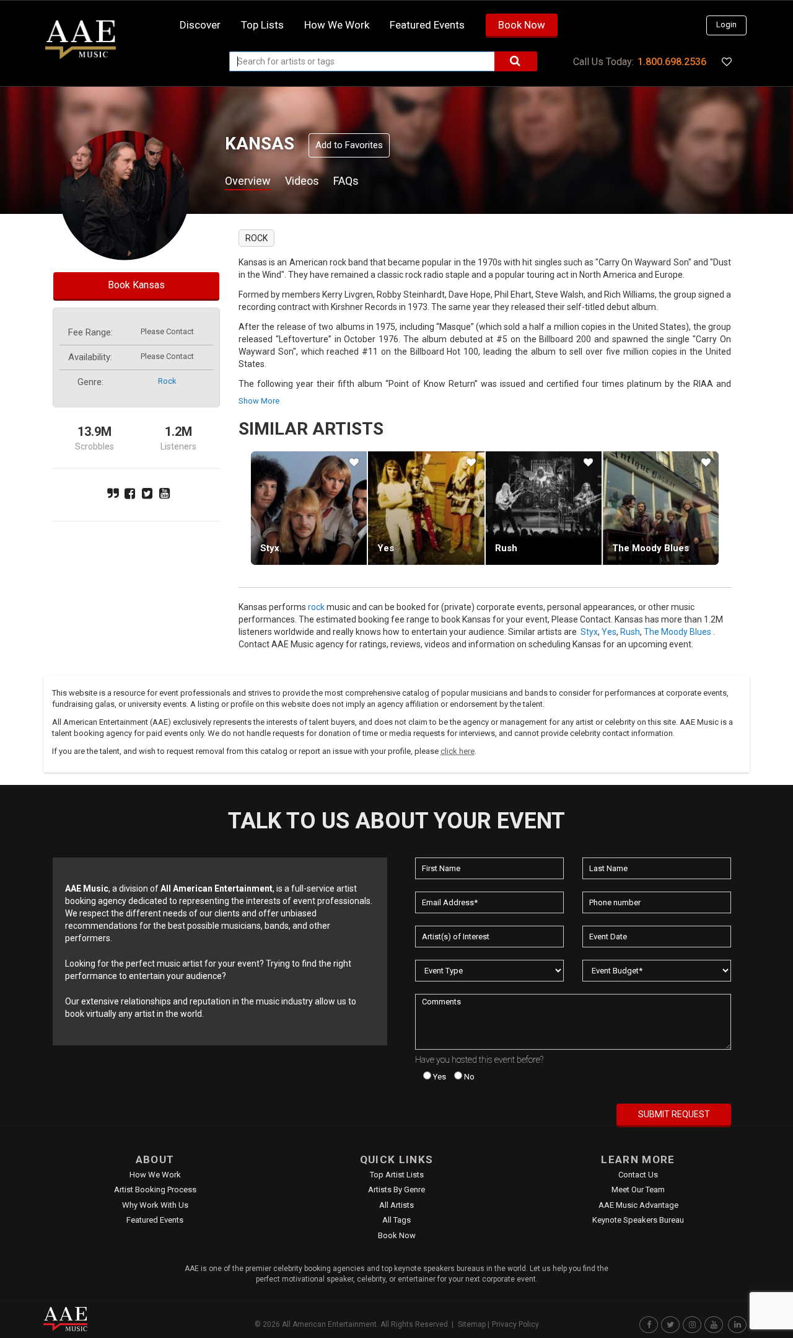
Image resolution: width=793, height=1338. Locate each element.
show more (259, 400)
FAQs (346, 180)
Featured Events (427, 25)
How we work (336, 25)
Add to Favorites (349, 145)
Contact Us (638, 1174)
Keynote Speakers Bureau (638, 1220)
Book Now (521, 25)
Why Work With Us (155, 1205)
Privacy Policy (515, 1324)
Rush (506, 548)
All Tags (396, 1220)
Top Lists (262, 25)
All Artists (396, 1205)
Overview (248, 180)
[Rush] (544, 507)
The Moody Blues (650, 548)
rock (167, 381)
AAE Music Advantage (638, 1205)
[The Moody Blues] (661, 507)
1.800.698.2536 (671, 62)
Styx (269, 548)
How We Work (155, 1174)
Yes (385, 548)
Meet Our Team (638, 1189)
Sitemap (472, 1324)
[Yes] (426, 507)
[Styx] (309, 507)
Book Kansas (136, 285)
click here (457, 751)
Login (726, 24)
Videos (302, 180)
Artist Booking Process (155, 1189)
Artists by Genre (396, 1189)
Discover (200, 25)
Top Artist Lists (397, 1174)
